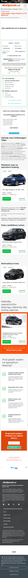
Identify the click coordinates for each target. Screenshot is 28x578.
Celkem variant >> (21, 51)
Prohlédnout (7, 198)
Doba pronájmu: (18, 46)
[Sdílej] (18, 73)
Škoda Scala (10, 218)
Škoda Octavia (5, 219)
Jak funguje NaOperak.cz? (15, 103)
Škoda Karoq (4, 218)
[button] (26, 468)
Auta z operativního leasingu (14, 498)
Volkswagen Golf (21, 219)
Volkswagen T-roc (13, 219)
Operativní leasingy (11, 499)
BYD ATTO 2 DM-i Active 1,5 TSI (12, 242)
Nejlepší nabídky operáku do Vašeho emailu (14, 436)
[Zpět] (2, 9)
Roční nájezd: (5, 46)
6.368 (22, 209)
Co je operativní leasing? (14, 100)
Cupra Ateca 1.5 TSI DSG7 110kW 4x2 (13, 282)
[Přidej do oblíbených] (14, 73)
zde (2, 564)
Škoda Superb (17, 218)
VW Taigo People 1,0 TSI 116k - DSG (13, 189)
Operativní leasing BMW (14, 497)
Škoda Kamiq (24, 218)
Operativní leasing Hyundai (12, 495)
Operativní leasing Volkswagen (9, 494)
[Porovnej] (9, 73)
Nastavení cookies (14, 571)
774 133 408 (16, 69)
